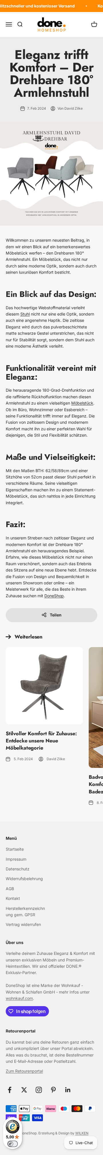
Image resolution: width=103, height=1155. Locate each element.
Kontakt (13, 898)
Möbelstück (82, 403)
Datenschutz (17, 868)
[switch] (12, 1144)
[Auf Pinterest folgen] (53, 1090)
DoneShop (54, 595)
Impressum (16, 859)
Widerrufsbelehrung (24, 878)
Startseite (15, 849)
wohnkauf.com (19, 998)
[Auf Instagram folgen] (39, 1090)
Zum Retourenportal (24, 1071)
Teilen (56, 614)
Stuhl (25, 314)
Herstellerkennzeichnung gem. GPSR (25, 911)
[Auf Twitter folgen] (24, 1090)
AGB (10, 888)
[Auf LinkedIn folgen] (68, 1090)
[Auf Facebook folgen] (9, 1090)
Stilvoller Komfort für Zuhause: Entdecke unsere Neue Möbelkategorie (41, 741)
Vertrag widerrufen (23, 924)
